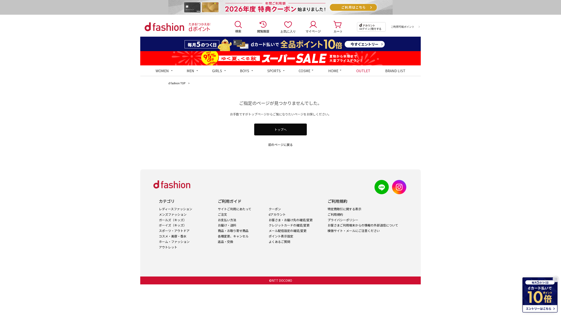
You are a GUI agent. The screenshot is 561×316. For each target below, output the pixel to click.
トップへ (280, 129)
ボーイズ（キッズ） (172, 225)
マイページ (313, 31)
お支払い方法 (227, 220)
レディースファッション (175, 209)
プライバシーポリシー (343, 220)
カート (338, 31)
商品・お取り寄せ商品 (233, 230)
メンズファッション (172, 214)
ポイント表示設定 (281, 236)
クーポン (275, 209)
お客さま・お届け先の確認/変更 (291, 220)
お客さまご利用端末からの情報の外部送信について (363, 225)
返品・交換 (225, 241)
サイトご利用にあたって (234, 209)
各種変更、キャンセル (233, 236)
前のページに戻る (280, 144)
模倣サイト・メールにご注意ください (354, 230)
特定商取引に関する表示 (344, 209)
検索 (238, 31)
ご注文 (222, 214)
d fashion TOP (177, 83)
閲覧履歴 (263, 31)
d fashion (164, 26)
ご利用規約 (335, 214)
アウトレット (168, 247)
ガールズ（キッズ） (172, 220)
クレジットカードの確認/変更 (289, 225)
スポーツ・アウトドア (174, 230)
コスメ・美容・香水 (172, 236)
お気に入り (288, 31)
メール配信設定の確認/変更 (288, 230)
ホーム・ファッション (174, 241)
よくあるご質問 (279, 241)
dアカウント (277, 214)
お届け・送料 (227, 225)
